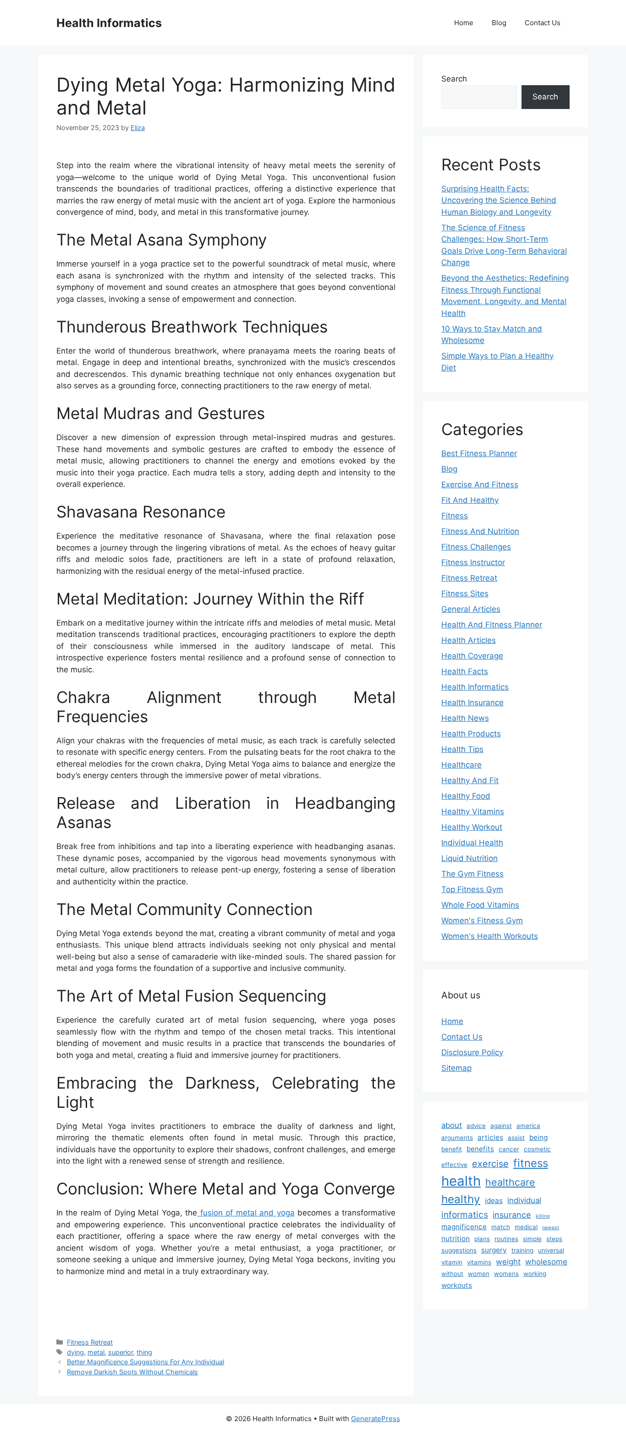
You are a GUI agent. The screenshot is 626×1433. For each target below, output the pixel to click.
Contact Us (542, 22)
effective (454, 1164)
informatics (464, 1214)
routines (506, 1238)
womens (506, 1273)
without (452, 1273)
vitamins (479, 1262)
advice (476, 1125)
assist (516, 1137)
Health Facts (464, 671)
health (461, 1181)
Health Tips (462, 749)
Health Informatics (109, 23)
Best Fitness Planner (479, 453)
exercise (490, 1163)
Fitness (454, 515)
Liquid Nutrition (469, 858)
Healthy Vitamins (472, 811)
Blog (499, 22)
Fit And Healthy (470, 500)
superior (120, 1352)
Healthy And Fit (470, 780)
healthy (460, 1199)
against (501, 1125)
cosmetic (537, 1149)
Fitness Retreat (90, 1342)
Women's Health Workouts (489, 936)
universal (551, 1250)
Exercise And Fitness (479, 484)
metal (96, 1352)
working (534, 1273)
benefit (451, 1149)
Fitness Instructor (473, 562)
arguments (457, 1137)
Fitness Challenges (476, 546)
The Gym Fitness (472, 873)
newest (550, 1228)
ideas (494, 1200)
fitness (530, 1163)
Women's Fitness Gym (482, 920)
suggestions (459, 1250)
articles (490, 1137)
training (522, 1250)
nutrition (455, 1238)
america (528, 1125)
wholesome (546, 1261)
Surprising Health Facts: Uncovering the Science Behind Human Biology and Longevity (498, 200)
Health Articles (468, 640)
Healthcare (461, 764)
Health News (465, 718)
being (538, 1137)
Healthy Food (465, 796)
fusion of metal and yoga (245, 1212)
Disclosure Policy (472, 1052)
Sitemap (456, 1068)
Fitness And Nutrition (480, 531)
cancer (509, 1149)
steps (554, 1238)
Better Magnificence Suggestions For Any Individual (145, 1362)
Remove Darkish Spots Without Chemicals (132, 1372)
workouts (456, 1285)
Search (454, 78)
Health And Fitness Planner (491, 624)
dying (75, 1352)
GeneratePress (375, 1418)
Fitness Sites (465, 593)
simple (532, 1238)
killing (543, 1216)
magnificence (464, 1226)
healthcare (510, 1182)
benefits (480, 1148)
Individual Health (472, 842)
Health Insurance (472, 702)
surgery (494, 1250)
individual (524, 1200)
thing (144, 1352)
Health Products (471, 733)
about (451, 1125)
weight (508, 1261)
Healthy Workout (471, 827)
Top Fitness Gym (472, 889)
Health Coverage (472, 655)
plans (482, 1238)
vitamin (451, 1262)
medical (526, 1227)
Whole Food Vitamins (480, 905)
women (478, 1273)
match (500, 1227)
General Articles (470, 609)
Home (463, 22)
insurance (512, 1215)
